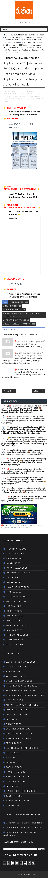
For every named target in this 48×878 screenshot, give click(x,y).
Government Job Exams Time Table (24, 823)
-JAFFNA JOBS (13, 606)
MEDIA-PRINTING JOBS (18, 738)
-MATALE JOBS (14, 592)
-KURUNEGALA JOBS (17, 568)
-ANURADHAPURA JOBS (18, 573)
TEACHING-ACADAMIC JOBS (20, 691)
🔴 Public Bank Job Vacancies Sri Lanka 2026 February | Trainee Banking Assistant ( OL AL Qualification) (23, 373)
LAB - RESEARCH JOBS (18, 729)
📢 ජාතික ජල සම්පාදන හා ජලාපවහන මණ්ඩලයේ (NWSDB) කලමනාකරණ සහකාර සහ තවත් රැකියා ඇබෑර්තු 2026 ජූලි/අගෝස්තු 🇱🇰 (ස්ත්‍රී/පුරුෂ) (23, 490)
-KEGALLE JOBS (14, 611)
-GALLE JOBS (13, 577)
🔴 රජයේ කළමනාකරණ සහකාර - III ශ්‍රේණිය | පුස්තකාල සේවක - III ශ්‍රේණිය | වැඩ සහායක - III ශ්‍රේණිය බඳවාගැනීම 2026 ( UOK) (22, 471)
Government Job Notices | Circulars (24, 828)
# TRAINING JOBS (28, 324)
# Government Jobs (11, 324)
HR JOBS (10, 758)
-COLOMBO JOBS (15, 554)
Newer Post (9, 391)
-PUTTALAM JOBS (15, 582)
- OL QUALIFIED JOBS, (15, 91)
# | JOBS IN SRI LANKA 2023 (14, 310)
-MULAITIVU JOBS (15, 645)
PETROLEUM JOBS (16, 781)
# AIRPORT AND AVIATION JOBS (16, 320)
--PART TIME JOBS (15, 772)
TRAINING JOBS (14, 671)
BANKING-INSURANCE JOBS (21, 662)
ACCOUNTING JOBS (16, 676)
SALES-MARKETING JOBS (19, 681)
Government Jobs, (28, 99)
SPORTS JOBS (13, 786)
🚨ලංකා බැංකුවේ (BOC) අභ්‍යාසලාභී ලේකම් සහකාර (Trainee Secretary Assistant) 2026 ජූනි (30, 344)
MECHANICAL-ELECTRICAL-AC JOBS (25, 695)
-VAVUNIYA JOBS (15, 616)
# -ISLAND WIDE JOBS (12, 306)
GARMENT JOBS (14, 767)
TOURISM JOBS (14, 796)
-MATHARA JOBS (15, 640)
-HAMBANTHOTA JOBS (18, 587)
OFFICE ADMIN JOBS (17, 667)
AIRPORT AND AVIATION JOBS (22, 705)
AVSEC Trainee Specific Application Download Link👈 (23, 197)
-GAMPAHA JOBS (15, 558)
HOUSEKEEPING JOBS (18, 801)
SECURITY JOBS (14, 743)
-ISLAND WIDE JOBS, (32, 91)
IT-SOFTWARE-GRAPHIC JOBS (21, 686)
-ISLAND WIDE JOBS (17, 549)
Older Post (38, 391)
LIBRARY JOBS (14, 762)
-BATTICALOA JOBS (16, 601)
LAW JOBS (11, 719)
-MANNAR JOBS (14, 630)
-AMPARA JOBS (14, 621)
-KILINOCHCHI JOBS (17, 625)
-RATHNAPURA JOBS (17, 597)
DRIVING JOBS (14, 724)
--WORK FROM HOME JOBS (20, 791)
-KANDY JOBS (13, 563)
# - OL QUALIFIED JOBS (18, 302)
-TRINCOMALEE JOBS (17, 635)
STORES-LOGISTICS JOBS (19, 734)
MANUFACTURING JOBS (18, 777)
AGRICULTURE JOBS (16, 714)
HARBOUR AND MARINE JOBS (22, 748)
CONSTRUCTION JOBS (17, 710)
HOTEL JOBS (12, 753)
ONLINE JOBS (13, 805)
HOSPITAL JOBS (14, 700)
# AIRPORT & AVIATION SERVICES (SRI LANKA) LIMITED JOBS (21, 315)
